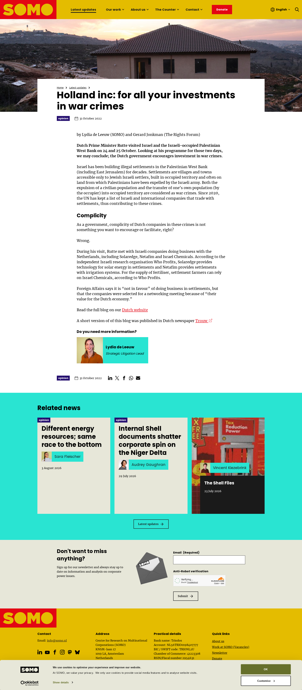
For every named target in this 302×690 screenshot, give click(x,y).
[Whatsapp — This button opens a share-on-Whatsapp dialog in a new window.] (131, 378)
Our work (113, 9)
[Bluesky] (77, 652)
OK (266, 669)
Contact (192, 9)
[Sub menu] (123, 9)
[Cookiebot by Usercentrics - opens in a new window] (29, 683)
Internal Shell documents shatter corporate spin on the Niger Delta (150, 441)
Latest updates (83, 9)
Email (186, 553)
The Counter (165, 9)
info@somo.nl (57, 640)
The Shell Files (219, 483)
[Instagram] (62, 652)
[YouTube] (47, 652)
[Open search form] (297, 9)
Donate (217, 658)
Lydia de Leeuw (120, 347)
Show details (61, 682)
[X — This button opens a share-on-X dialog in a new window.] (117, 378)
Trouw (203, 320)
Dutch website (135, 310)
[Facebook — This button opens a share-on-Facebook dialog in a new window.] (124, 378)
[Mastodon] (69, 652)
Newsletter (219, 652)
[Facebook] (54, 652)
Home (60, 87)
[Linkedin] (39, 652)
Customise (264, 680)
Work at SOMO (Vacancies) (230, 647)
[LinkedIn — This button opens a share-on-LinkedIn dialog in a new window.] (110, 378)
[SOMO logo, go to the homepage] (28, 9)
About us (138, 9)
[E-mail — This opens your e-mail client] (138, 378)
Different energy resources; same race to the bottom (72, 437)
